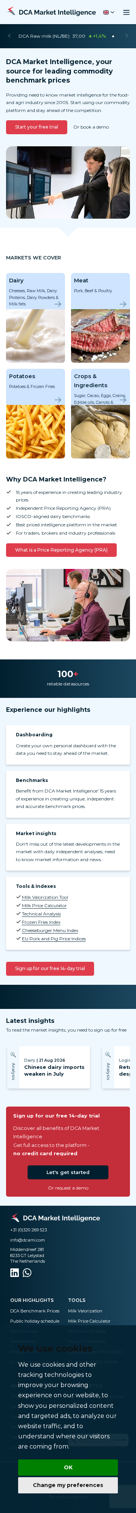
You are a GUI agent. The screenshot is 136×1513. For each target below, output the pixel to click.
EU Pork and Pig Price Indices (54, 938)
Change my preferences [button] (68, 1485)
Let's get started (68, 1172)
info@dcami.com (27, 1240)
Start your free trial (36, 127)
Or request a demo (68, 1188)
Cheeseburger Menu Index (50, 930)
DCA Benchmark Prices (34, 1311)
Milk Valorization (85, 1311)
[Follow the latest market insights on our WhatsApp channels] (27, 1273)
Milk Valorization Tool (45, 897)
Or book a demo (91, 127)
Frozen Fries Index (41, 922)
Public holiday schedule (34, 1321)
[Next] (127, 36)
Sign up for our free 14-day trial (50, 968)
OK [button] (68, 1467)
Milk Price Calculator (44, 905)
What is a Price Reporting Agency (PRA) (61, 550)
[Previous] (9, 36)
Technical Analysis (41, 914)
